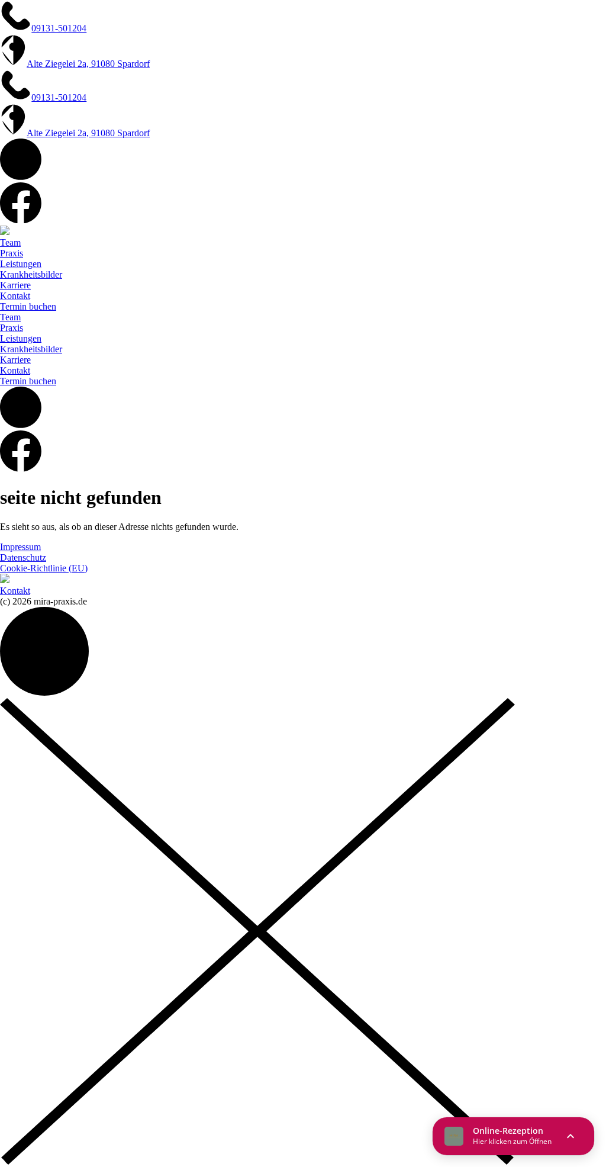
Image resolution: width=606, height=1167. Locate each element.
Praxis (11, 253)
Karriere (15, 285)
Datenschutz (23, 557)
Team (10, 242)
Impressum (20, 547)
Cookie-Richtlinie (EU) (44, 568)
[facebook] (20, 220)
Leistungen (20, 264)
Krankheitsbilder (31, 274)
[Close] (257, 1161)
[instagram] (20, 177)
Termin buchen (28, 306)
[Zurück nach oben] (44, 692)
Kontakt (15, 296)
